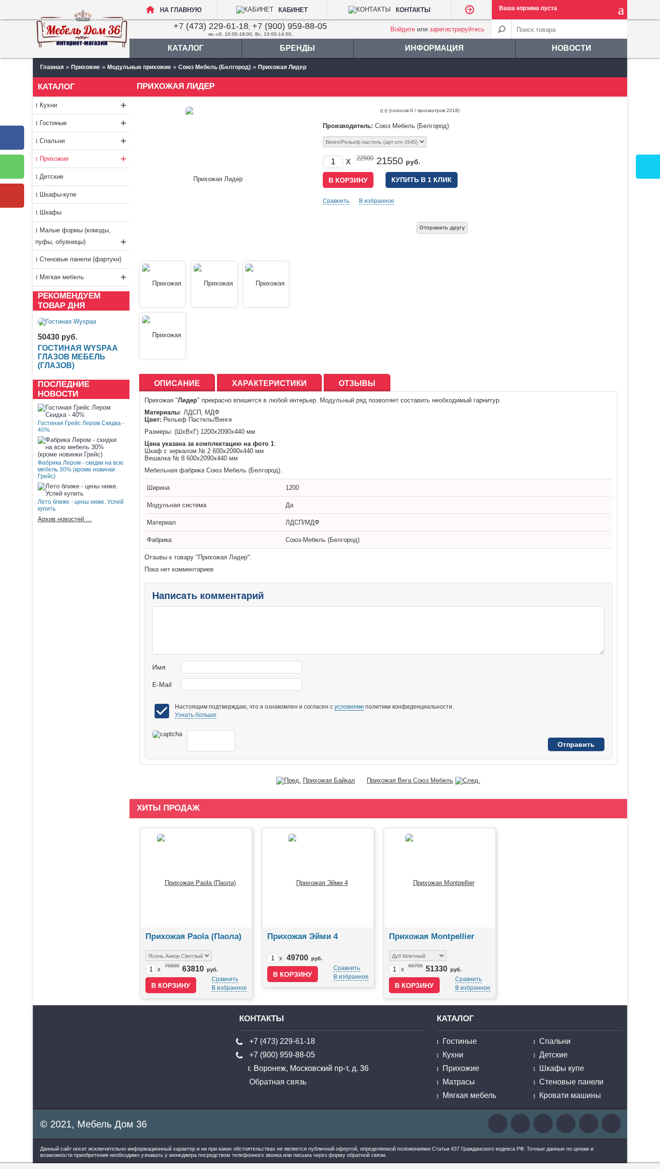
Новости (571, 48)
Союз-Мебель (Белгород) (322, 539)
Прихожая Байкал (329, 780)
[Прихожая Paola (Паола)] (196, 878)
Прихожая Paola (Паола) (193, 936)
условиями (349, 706)
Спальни (83, 141)
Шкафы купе (561, 1068)
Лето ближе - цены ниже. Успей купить (81, 505)
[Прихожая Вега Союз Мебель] (467, 780)
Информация (434, 48)
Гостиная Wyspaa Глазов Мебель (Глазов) (77, 357)
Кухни (83, 105)
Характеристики (269, 383)
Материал (161, 522)
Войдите (402, 29)
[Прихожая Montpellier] (439, 878)
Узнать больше (195, 715)
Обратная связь (277, 1082)
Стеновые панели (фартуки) (80, 259)
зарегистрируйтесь (457, 29)
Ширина (158, 487)
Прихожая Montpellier (431, 936)
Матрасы (459, 1082)
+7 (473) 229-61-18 (210, 26)
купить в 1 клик (421, 180)
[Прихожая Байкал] (288, 780)
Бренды (297, 48)
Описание (177, 383)
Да (289, 505)
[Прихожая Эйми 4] (318, 878)
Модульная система (176, 505)
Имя (159, 667)
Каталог (185, 48)
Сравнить (336, 201)
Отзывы (357, 383)
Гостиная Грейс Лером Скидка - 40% (81, 426)
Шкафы (50, 212)
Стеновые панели (571, 1082)
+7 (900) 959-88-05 (289, 26)
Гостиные (83, 123)
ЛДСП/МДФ (302, 522)
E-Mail (162, 684)
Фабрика (159, 539)
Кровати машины (570, 1095)
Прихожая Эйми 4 (302, 936)
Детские (51, 176)
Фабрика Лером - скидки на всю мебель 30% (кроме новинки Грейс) (80, 469)
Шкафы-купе (58, 194)
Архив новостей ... (65, 519)
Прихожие (83, 159)
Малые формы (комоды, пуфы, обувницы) (81, 237)
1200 (292, 487)
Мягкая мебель (83, 277)
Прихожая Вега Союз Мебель (410, 780)
